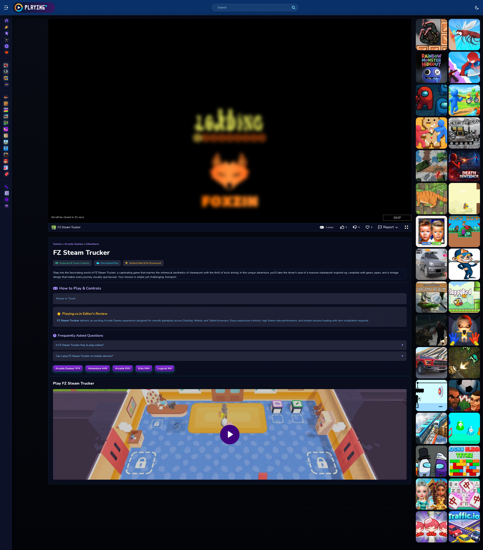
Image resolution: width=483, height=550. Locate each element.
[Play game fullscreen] (406, 227)
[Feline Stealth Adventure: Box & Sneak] (431, 198)
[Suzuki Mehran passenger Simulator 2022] (431, 264)
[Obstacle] (4, 167)
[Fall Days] (464, 428)
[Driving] (4, 97)
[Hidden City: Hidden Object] (431, 297)
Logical (165, 368)
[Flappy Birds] (464, 297)
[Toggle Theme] (477, 7)
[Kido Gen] (431, 231)
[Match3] (4, 135)
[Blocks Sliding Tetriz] (464, 461)
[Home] (4, 20)
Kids (144, 368)
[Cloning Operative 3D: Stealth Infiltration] (464, 67)
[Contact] (4, 187)
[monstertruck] (4, 155)
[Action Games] (4, 71)
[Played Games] (4, 46)
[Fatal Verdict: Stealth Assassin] (464, 165)
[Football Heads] (464, 395)
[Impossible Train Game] (431, 428)
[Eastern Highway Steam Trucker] (464, 133)
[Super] (4, 161)
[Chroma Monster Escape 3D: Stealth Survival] (431, 67)
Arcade (122, 368)
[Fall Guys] (4, 148)
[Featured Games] (4, 40)
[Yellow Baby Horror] (464, 330)
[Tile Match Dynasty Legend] (464, 494)
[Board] (4, 142)
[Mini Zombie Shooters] (464, 362)
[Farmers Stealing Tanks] (431, 165)
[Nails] (4, 129)
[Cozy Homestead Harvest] (464, 100)
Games (57, 244)
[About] (4, 199)
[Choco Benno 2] (464, 231)
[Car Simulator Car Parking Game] (431, 362)
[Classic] (4, 103)
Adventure (92, 244)
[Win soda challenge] (464, 264)
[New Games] (4, 27)
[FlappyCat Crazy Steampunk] (464, 198)
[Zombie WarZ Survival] (431, 330)
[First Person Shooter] (4, 123)
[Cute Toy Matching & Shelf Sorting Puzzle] (431, 526)
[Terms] (4, 193)
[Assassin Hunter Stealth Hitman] (431, 34)
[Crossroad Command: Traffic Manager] (464, 526)
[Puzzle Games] (4, 78)
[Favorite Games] (4, 52)
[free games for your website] (4, 116)
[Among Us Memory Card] (431, 461)
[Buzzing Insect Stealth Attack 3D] (464, 34)
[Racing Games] (4, 65)
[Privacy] (4, 206)
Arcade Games (73, 244)
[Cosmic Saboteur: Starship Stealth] (431, 100)
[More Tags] (4, 174)
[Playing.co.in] (34, 8)
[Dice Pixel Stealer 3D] (431, 133)
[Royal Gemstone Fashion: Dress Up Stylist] (431, 494)
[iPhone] (4, 110)
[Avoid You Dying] (431, 395)
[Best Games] (4, 33)
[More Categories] (4, 84)
